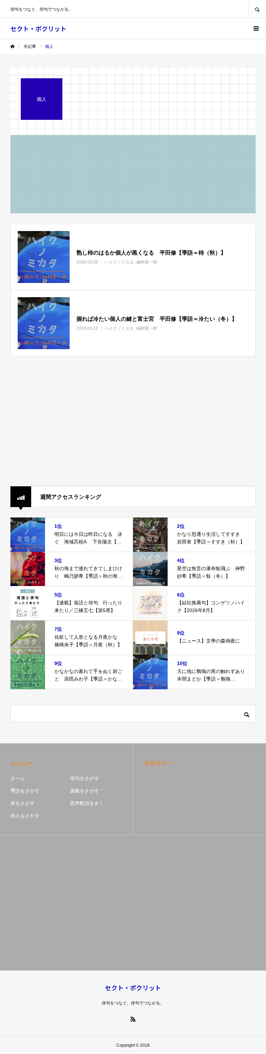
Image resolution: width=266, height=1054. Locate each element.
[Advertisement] (133, 421)
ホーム (17, 778)
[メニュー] (255, 28)
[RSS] (133, 1019)
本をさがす (22, 803)
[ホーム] (12, 46)
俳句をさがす (84, 778)
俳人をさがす (24, 815)
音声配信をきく (87, 803)
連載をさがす (84, 791)
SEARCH (257, 9)
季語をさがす (24, 791)
